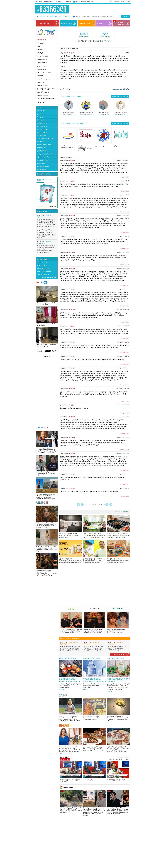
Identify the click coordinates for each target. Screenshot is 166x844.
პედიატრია (40, 53)
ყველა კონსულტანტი (48, 278)
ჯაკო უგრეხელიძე (43, 274)
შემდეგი (106, 504)
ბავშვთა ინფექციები (44, 242)
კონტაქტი (67, 1)
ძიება (125, 16)
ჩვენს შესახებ (48, 1)
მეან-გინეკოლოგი (86, 114)
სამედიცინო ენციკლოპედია (46, 99)
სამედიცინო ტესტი (43, 166)
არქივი (39, 206)
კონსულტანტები (42, 259)
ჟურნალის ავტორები (44, 174)
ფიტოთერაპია (42, 59)
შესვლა (116, 1)
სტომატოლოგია (42, 56)
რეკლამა (59, 1)
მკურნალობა (50, 230)
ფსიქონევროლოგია (43, 79)
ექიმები (51, 16)
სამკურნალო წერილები (93, 643)
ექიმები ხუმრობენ (43, 92)
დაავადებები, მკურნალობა (46, 89)
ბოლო (110, 504)
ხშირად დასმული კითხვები (84, 1)
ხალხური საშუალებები (115, 643)
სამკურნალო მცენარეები (69, 643)
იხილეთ (124, 177)
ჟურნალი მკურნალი (63, 16)
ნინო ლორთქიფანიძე (44, 271)
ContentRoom (122, 511)
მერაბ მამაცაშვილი (43, 268)
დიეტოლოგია (41, 66)
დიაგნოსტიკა (41, 169)
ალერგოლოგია (42, 63)
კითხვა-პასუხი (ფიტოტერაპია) (70, 638)
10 (104, 504)
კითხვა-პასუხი (42, 211)
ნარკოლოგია (41, 69)
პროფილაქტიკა (42, 95)
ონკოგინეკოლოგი (69, 114)
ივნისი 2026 (52, 206)
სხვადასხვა (41, 102)
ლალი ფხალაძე (42, 265)
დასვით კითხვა (118, 654)
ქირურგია (40, 76)
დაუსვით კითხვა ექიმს (94, 41)
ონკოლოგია (41, 82)
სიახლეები (40, 43)
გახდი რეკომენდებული (120, 96)
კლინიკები (42, 16)
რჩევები (72, 53)
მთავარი (39, 1)
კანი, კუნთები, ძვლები (44, 72)
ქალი (39, 46)
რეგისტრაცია (125, 1)
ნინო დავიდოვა (42, 262)
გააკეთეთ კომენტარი (120, 89)
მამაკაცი (40, 49)
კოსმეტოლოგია (42, 85)
